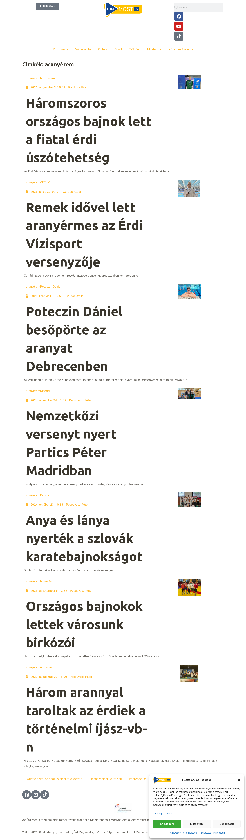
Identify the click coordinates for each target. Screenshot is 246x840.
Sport (118, 49)
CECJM (45, 182)
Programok (60, 49)
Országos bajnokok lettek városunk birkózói (84, 624)
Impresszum (219, 833)
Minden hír (154, 49)
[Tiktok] (178, 36)
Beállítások (227, 824)
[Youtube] (178, 26)
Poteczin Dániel (50, 286)
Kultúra (103, 49)
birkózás (46, 581)
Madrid (45, 391)
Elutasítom (196, 824)
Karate (44, 495)
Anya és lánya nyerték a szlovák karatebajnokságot (84, 538)
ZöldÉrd (134, 49)
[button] (239, 780)
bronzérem (47, 78)
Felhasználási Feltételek (106, 779)
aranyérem (33, 78)
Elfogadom (167, 824)
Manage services (163, 813)
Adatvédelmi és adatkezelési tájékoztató (190, 833)
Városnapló (83, 49)
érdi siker (46, 667)
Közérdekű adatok (181, 49)
